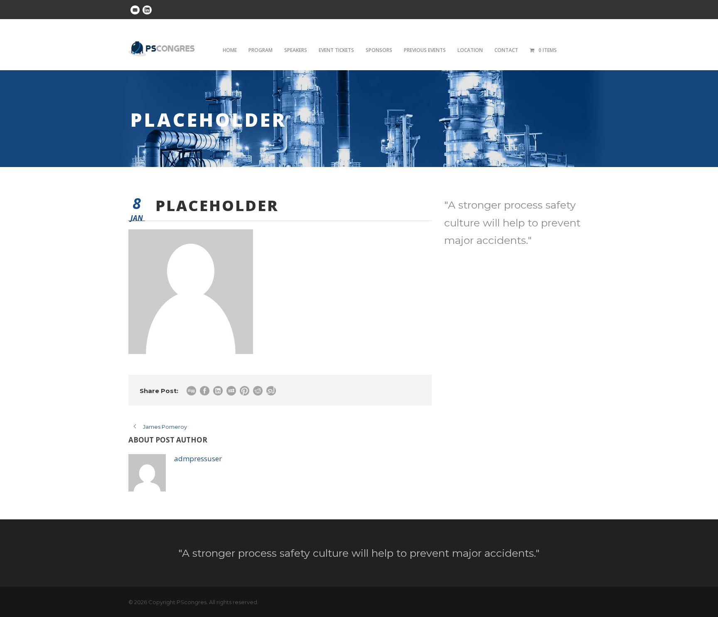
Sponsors (379, 50)
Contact (506, 50)
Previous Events (425, 50)
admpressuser (198, 458)
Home (230, 50)
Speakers (295, 50)
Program (260, 50)
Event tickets (336, 50)
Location (470, 50)
